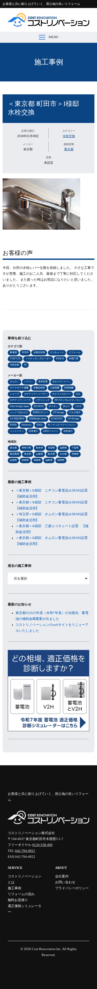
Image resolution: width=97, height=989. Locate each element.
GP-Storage (73, 418)
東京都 (68, 149)
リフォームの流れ (21, 894)
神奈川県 (26, 447)
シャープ (14, 394)
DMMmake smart (37, 418)
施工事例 (48, 62)
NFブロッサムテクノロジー (69, 400)
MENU (53, 37)
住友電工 (33, 431)
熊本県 (39, 447)
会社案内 (62, 876)
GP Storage (58, 412)
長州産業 (43, 381)
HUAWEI (39, 406)
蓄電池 (13, 352)
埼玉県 (27, 454)
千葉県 (75, 447)
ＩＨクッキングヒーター (38, 358)
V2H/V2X (15, 358)
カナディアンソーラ (20, 400)
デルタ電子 (75, 412)
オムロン (14, 381)
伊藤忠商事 (39, 387)
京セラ (66, 406)
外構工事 (73, 358)
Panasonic (26, 424)
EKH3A (60, 358)
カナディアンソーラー (35, 394)
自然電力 (68, 431)
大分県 (63, 454)
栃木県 (51, 454)
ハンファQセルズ (19, 412)
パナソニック (43, 400)
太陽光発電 (39, 352)
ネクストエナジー (61, 394)
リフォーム (74, 352)
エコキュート (57, 352)
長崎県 (37, 460)
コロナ (78, 406)
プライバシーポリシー (72, 888)
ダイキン (53, 406)
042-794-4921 (25, 851)
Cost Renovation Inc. (47, 949)
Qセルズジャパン (62, 381)
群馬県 (25, 460)
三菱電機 (54, 387)
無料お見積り (18, 900)
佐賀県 (13, 460)
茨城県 (51, 447)
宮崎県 (75, 454)
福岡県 (63, 447)
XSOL (39, 424)
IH (25, 364)
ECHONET (57, 418)
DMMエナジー (40, 412)
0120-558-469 (42, 845)
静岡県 (60, 460)
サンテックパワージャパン (62, 424)
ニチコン (28, 381)
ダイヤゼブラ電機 (19, 387)
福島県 (49, 460)
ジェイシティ (17, 431)
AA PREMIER (17, 418)
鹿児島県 (14, 454)
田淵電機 (68, 387)
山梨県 (39, 454)
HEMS (25, 352)
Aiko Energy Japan (19, 406)
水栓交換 (69, 136)
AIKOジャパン (50, 431)
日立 (78, 394)
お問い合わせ (65, 882)
